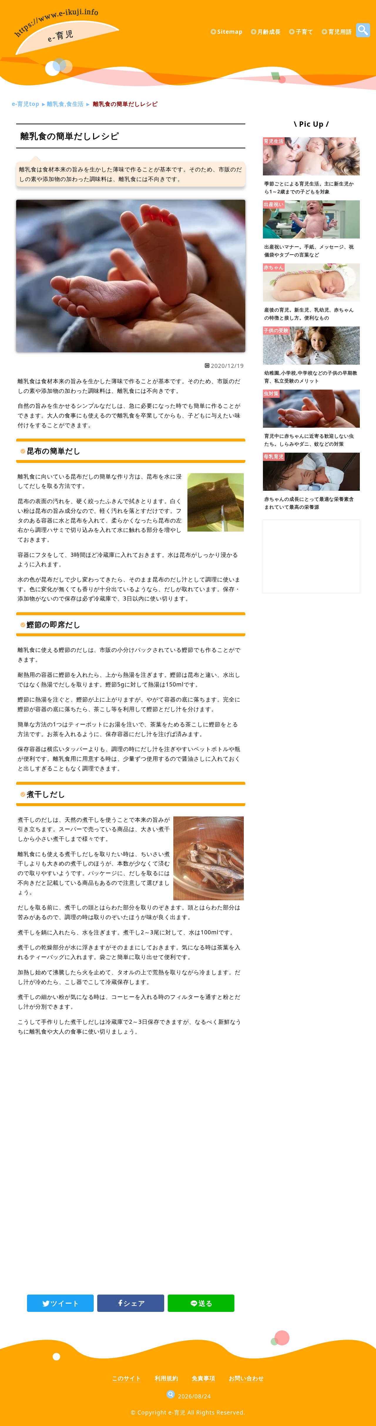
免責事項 (203, 1378)
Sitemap (230, 31)
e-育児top (25, 104)
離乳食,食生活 (65, 104)
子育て (304, 31)
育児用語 (340, 31)
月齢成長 (269, 31)
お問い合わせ (246, 1378)
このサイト (126, 1378)
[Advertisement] (130, 1089)
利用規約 (166, 1378)
